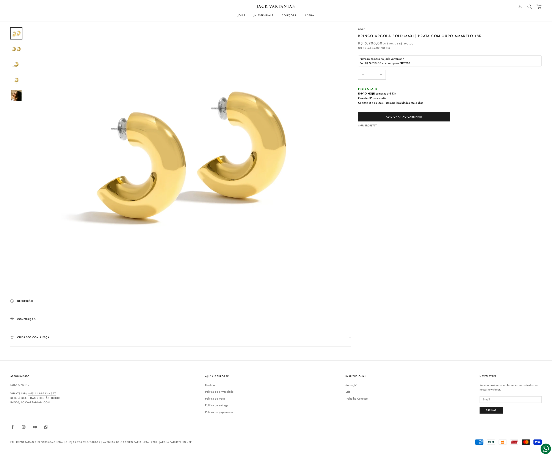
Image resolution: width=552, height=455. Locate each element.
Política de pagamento (219, 412)
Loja (347, 392)
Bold (361, 29)
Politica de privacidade (219, 392)
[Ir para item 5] (16, 96)
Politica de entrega (217, 405)
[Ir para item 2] (16, 49)
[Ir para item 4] (16, 80)
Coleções (289, 15)
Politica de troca (215, 399)
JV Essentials (263, 15)
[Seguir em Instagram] (24, 427)
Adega (309, 15)
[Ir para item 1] (16, 33)
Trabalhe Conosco (356, 399)
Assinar (491, 410)
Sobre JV (351, 385)
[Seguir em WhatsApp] (46, 427)
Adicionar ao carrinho (404, 116)
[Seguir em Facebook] (12, 427)
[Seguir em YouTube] (35, 427)
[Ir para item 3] (16, 64)
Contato (210, 385)
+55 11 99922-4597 (42, 393)
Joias (241, 15)
